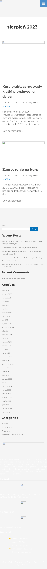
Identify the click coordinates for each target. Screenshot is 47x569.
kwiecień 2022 (7, 412)
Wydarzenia (6, 431)
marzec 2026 (6, 298)
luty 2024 (5, 349)
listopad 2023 (6, 360)
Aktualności (6, 423)
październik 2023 (8, 364)
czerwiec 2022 (7, 408)
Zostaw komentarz (11, 102)
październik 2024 (8, 327)
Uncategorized (30, 102)
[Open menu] (43, 3)
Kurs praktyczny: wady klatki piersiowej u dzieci (22, 91)
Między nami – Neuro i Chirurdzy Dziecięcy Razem (19, 248)
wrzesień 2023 (7, 368)
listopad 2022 (6, 394)
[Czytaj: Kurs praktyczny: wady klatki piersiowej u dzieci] (23, 60)
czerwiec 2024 (7, 335)
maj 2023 (5, 382)
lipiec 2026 (5, 290)
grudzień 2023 (7, 357)
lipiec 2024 (5, 331)
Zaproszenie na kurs (20, 170)
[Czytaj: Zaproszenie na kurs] (23, 152)
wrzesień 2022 (7, 397)
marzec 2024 (6, 346)
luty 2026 (5, 301)
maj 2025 (5, 309)
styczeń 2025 (6, 324)
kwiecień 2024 (7, 342)
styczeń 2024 (6, 353)
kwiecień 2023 (7, 386)
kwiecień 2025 (7, 313)
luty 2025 (5, 320)
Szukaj (4, 225)
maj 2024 (5, 338)
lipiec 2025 (5, 305)
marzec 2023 (6, 390)
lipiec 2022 (5, 405)
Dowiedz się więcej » (13, 130)
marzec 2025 (6, 316)
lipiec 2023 (5, 375)
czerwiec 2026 (7, 294)
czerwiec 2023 (7, 379)
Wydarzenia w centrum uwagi (12, 435)
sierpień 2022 (6, 401)
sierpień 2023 (6, 371)
